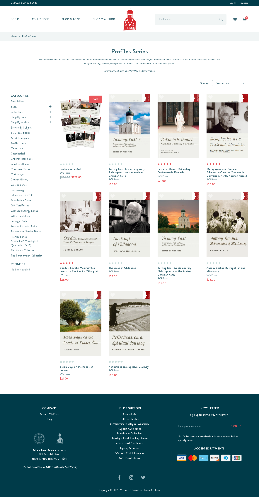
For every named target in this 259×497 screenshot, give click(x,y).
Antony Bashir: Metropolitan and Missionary (226, 269)
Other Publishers (20, 216)
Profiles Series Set (70, 169)
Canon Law (17, 148)
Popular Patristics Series (24, 226)
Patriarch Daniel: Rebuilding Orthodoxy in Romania (174, 170)
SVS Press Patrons (129, 458)
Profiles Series (19, 237)
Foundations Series (21, 200)
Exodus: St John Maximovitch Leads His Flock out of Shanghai (79, 269)
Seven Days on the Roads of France (76, 368)
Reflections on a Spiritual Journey (129, 367)
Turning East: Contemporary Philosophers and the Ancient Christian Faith (175, 271)
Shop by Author (104, 19)
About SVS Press (49, 414)
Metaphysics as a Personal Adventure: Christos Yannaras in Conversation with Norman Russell (227, 172)
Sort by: (204, 83)
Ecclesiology (17, 190)
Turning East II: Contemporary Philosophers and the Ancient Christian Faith (127, 172)
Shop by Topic (71, 19)
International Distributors (129, 443)
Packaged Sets (19, 221)
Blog (49, 419)
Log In (233, 3)
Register (243, 3)
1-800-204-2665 (28, 3)
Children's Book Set (22, 159)
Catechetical (18, 153)
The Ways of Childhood (122, 268)
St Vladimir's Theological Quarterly (129, 424)
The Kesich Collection (23, 250)
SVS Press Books (20, 133)
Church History (19, 179)
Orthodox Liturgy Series (24, 211)
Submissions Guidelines (129, 433)
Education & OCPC (22, 195)
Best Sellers (17, 101)
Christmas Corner (21, 169)
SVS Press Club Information (129, 453)
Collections (40, 19)
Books (15, 19)
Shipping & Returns (129, 448)
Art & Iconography (21, 138)
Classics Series (19, 185)
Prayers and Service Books (26, 231)
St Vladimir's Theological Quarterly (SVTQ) (24, 243)
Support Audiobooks (129, 429)
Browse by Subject (21, 127)
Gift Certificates (20, 205)
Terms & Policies (152, 490)
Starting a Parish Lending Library (129, 438)
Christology (17, 174)
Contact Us (129, 414)
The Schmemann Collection (26, 255)
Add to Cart (80, 121)
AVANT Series (19, 143)
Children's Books (20, 164)
